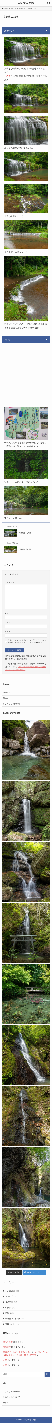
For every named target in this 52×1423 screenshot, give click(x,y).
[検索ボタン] (49, 3)
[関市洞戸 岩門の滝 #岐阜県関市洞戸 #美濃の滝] (26, 933)
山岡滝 (6, 1360)
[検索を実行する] (47, 1374)
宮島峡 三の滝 (25, 549)
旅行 (9, 1313)
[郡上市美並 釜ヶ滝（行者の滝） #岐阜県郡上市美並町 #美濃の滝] (26, 1116)
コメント (9, 582)
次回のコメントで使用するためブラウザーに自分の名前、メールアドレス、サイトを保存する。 (27, 641)
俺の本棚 (11, 1302)
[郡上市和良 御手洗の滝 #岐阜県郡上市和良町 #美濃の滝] (26, 1055)
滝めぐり (7, 692)
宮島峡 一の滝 (25, 533)
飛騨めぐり (12, 1324)
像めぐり (7, 698)
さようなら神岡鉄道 (11, 704)
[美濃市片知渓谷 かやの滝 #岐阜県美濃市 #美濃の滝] (26, 750)
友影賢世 (7, 1347)
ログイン (7, 1403)
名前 (6, 613)
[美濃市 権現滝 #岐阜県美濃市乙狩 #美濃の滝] (26, 811)
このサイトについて (11, 1397)
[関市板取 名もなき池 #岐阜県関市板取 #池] (26, 994)
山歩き (10, 1307)
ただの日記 (12, 1291)
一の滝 (7, 76)
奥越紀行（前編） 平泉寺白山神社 (17, 1352)
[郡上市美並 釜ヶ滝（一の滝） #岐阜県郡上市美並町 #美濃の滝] (26, 1177)
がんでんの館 (26, 3)
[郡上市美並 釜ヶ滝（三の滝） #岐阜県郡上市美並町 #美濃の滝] (26, 1238)
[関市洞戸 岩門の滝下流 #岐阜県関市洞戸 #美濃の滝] (26, 872)
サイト (7, 631)
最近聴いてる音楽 (14, 1319)
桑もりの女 (8, 1342)
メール (7, 622)
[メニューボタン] (3, 3)
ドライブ (11, 1296)
